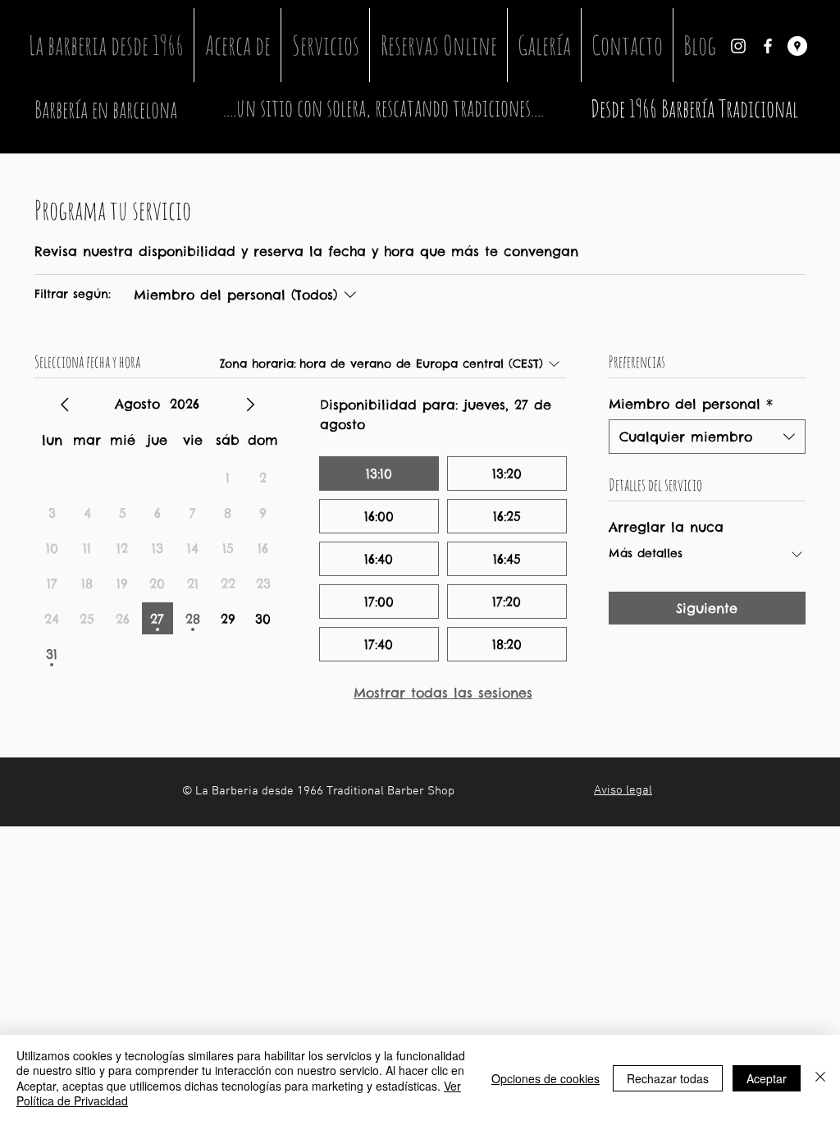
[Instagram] (738, 46)
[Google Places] (797, 46)
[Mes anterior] (65, 404)
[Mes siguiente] (250, 404)
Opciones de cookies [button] (545, 1078)
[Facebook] (768, 46)
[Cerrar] (820, 1078)
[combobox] (707, 436)
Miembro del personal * (691, 404)
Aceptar (766, 1078)
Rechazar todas (668, 1078)
